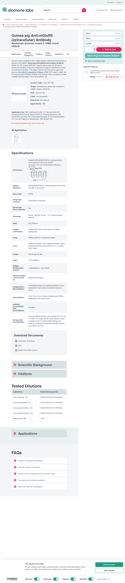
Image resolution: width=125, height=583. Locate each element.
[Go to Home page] (17, 10)
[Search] (84, 10)
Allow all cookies (109, 564)
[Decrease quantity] (94, 50)
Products (7, 19)
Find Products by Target (15, 25)
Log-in (111, 2)
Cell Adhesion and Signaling (48, 25)
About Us (64, 19)
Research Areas (21, 19)
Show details (102, 579)
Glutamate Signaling (95, 25)
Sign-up (120, 2)
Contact (76, 19)
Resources (53, 19)
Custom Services (38, 19)
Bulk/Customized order (96, 61)
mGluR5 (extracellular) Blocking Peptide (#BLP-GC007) (105, 72)
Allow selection (109, 570)
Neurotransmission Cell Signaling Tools (73, 25)
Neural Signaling (30, 25)
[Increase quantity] (94, 48)
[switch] (56, 579)
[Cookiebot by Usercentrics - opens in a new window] (12, 579)
